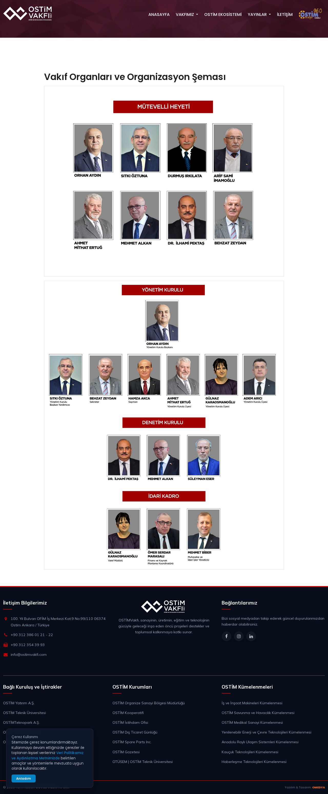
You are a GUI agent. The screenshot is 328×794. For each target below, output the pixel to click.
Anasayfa (159, 14)
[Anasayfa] (28, 13)
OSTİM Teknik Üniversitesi (24, 712)
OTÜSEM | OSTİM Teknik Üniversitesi (142, 761)
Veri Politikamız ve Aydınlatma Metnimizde (48, 755)
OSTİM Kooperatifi (128, 712)
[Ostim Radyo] (310, 14)
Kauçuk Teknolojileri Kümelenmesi (250, 752)
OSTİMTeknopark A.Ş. (21, 722)
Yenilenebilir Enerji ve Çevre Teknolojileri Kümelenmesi (266, 732)
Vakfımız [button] (185, 14)
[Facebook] (226, 636)
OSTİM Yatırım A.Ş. (19, 703)
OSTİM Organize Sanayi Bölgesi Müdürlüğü (148, 703)
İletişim (285, 14)
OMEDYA (318, 787)
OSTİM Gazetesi (126, 752)
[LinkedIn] (251, 636)
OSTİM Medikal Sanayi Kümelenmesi (252, 722)
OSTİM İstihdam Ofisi (130, 722)
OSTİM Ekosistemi (223, 14)
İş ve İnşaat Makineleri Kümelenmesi (252, 703)
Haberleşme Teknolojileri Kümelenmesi (254, 761)
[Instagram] (239, 636)
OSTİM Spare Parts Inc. (131, 742)
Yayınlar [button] (258, 14)
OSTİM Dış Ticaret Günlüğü (134, 732)
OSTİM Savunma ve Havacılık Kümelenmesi (258, 712)
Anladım (23, 778)
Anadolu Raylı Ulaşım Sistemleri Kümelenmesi (260, 742)
